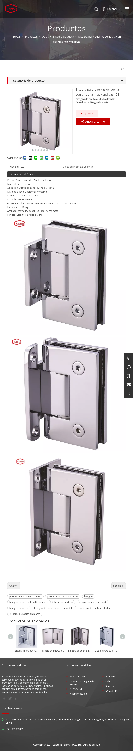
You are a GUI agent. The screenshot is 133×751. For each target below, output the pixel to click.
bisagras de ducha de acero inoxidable (54, 608)
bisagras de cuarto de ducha (95, 608)
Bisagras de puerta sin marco (24, 613)
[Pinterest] (15, 698)
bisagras (88, 596)
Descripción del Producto (23, 174)
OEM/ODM (76, 689)
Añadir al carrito (95, 121)
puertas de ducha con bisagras (25, 596)
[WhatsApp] (128, 393)
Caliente (109, 681)
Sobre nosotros (78, 676)
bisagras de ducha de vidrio (93, 602)
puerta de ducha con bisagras (62, 596)
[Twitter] (10, 698)
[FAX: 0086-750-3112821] (128, 366)
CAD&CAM (111, 690)
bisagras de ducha (18, 608)
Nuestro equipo (78, 693)
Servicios (110, 685)
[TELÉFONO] (128, 358)
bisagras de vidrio (63, 602)
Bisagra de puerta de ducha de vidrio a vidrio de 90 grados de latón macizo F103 (80, 650)
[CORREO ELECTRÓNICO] (128, 384)
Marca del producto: (73, 166)
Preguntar (87, 113)
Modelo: (14, 166)
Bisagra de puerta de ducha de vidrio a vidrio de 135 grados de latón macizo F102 (53, 650)
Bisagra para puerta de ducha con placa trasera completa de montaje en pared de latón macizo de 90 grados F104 (106, 650)
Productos (111, 676)
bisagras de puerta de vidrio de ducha (29, 602)
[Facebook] (4, 698)
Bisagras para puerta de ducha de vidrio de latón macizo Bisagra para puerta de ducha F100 (26, 650)
